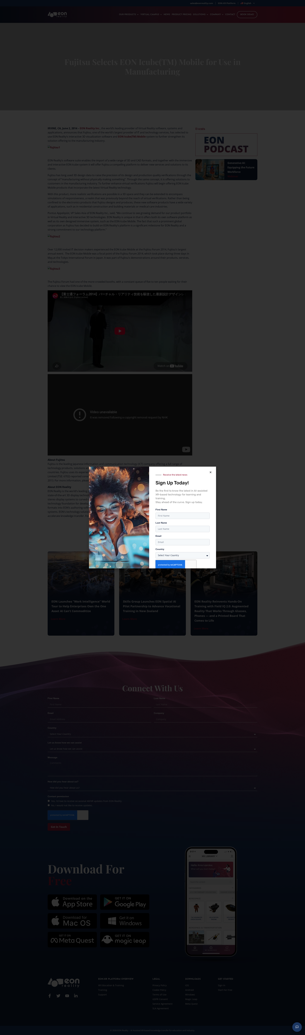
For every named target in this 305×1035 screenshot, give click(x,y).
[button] (210, 472)
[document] (152, 517)
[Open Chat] (297, 1027)
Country (160, 549)
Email (158, 536)
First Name (161, 509)
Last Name (161, 522)
